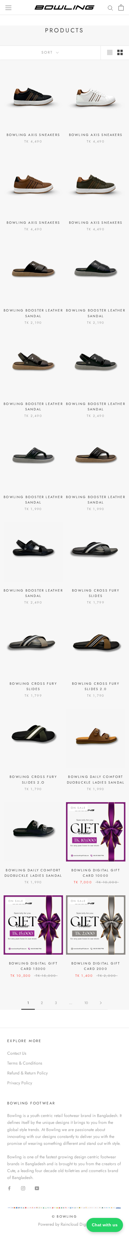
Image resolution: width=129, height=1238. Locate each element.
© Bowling (64, 1216)
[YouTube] (37, 1188)
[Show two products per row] (120, 52)
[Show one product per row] (109, 52)
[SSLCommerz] (64, 1209)
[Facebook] (9, 1188)
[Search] (110, 7)
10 (86, 1003)
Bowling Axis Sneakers (33, 134)
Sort (48, 52)
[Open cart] (121, 7)
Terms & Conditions (24, 1063)
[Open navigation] (8, 7)
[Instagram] (23, 1188)
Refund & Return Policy (27, 1073)
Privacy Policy (19, 1083)
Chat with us (105, 1224)
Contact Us (16, 1053)
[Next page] (101, 1003)
